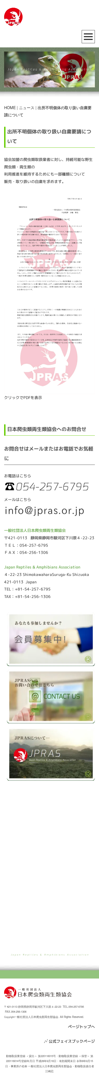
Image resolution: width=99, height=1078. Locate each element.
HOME (10, 107)
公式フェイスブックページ (72, 1041)
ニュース (26, 107)
